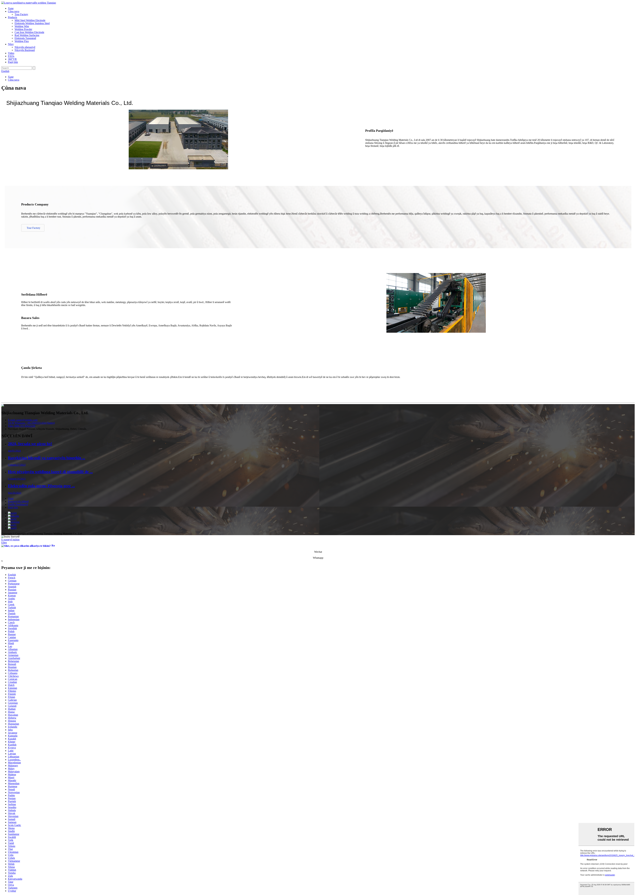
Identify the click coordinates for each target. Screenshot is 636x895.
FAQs (11, 56)
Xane (11, 8)
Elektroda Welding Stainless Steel (32, 23)
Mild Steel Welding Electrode (30, 20)
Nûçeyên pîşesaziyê (25, 47)
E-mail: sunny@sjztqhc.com (22, 420)
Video (11, 53)
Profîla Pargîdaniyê (18, 504)
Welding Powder (23, 29)
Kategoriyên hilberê (18, 501)
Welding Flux (22, 41)
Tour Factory (21, 14)
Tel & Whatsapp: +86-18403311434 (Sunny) (31, 422)
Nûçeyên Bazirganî (25, 50)
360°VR (12, 59)
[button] (32, 228)
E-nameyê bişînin (10, 539)
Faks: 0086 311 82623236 (21, 425)
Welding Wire (22, 26)
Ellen (4, 542)
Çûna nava (13, 11)
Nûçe (11, 44)
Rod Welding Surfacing (27, 35)
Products (12, 17)
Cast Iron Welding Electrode (29, 32)
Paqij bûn (13, 62)
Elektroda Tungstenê (25, 38)
